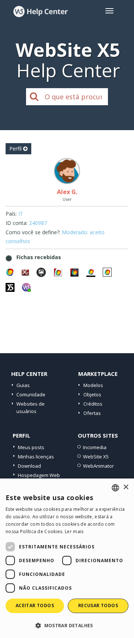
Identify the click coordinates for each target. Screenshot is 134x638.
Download (29, 466)
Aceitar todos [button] (35, 605)
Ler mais (74, 531)
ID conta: (17, 222)
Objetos (92, 394)
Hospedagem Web (39, 475)
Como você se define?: (33, 232)
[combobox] (115, 488)
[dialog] (67, 558)
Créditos (92, 403)
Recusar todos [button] (98, 605)
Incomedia (94, 447)
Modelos (93, 385)
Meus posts (31, 447)
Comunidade (30, 394)
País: (11, 213)
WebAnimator (98, 466)
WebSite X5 (96, 456)
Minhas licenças (36, 456)
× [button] (125, 487)
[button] (67, 625)
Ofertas (92, 413)
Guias (23, 385)
